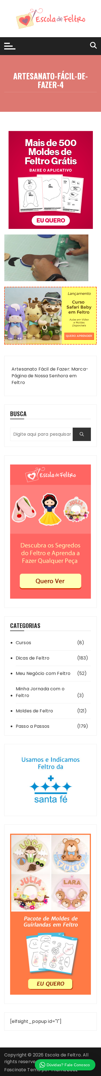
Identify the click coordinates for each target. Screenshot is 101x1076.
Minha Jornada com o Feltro (40, 692)
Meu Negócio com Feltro (43, 673)
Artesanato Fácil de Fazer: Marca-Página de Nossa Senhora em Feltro (50, 376)
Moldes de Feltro (34, 711)
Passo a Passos (32, 726)
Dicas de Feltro (32, 658)
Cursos (23, 642)
